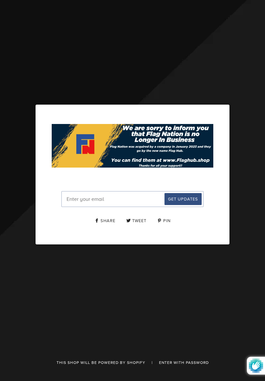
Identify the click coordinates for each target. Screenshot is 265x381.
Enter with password (184, 362)
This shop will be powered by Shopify (102, 362)
